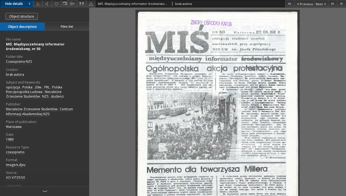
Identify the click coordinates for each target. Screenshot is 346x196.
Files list (67, 26)
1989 (10, 139)
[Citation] (81, 3)
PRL (47, 87)
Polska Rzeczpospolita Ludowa (34, 89)
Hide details (14, 3)
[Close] (341, 3)
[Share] (47, 3)
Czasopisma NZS (19, 61)
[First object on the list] (289, 3)
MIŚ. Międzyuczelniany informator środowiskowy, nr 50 (35, 46)
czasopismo (15, 152)
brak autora (15, 74)
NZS (45, 96)
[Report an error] (90, 3)
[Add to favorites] (56, 3)
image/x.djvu (15, 164)
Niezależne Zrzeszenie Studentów (34, 94)
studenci (57, 96)
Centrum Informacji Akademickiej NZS (39, 111)
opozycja (13, 87)
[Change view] (64, 3)
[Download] (37, 3)
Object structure (21, 16)
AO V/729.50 (15, 177)
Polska (27, 87)
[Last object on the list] (332, 3)
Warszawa (14, 126)
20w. (38, 87)
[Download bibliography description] (72, 4)
